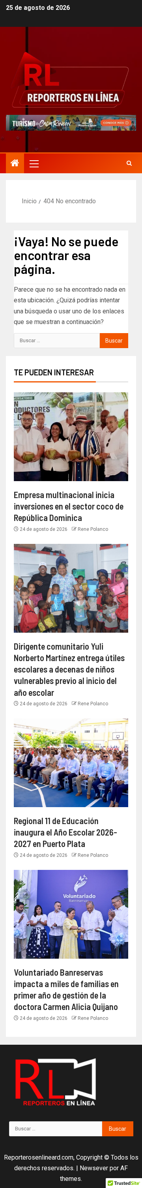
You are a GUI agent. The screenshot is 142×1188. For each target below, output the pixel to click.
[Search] (129, 163)
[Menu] (33, 163)
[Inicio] (15, 163)
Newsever (94, 1168)
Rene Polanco (93, 529)
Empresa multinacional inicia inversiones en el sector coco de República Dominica (68, 506)
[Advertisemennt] (71, 122)
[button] (33, 163)
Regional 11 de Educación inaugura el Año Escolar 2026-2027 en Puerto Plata (65, 832)
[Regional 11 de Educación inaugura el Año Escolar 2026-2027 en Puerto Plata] (71, 762)
